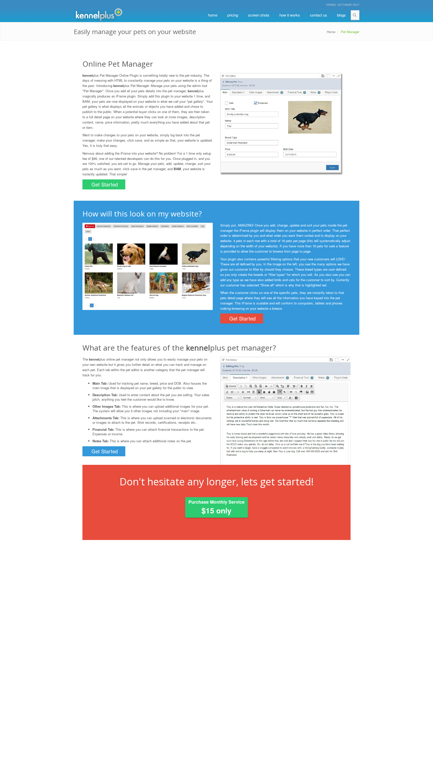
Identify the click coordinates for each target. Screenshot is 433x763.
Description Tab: (105, 394)
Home (212, 15)
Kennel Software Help (342, 5)
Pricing (232, 15)
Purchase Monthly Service (216, 507)
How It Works (289, 15)
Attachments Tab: (105, 417)
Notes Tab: (100, 441)
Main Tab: (99, 383)
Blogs (341, 15)
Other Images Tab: (106, 406)
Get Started (104, 184)
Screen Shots (258, 15)
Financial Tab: (103, 429)
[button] (230, 411)
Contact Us (318, 15)
